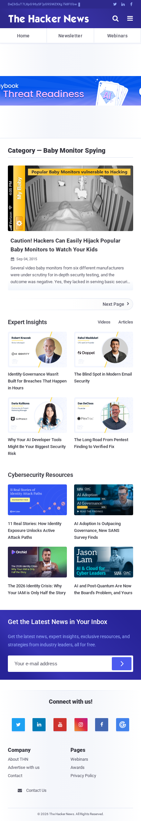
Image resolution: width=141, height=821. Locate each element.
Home (23, 35)
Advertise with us (24, 767)
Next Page (116, 304)
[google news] (122, 724)
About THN (18, 759)
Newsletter (70, 35)
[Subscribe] (121, 663)
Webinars (117, 35)
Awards (77, 767)
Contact (15, 775)
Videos (104, 322)
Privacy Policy (83, 775)
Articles (125, 322)
